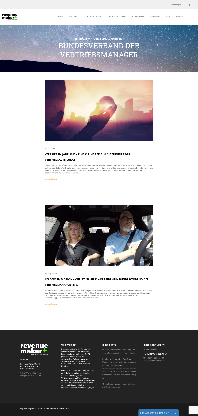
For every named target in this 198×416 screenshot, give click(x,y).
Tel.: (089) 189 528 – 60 (30, 373)
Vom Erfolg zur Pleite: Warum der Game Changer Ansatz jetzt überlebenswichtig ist (119, 374)
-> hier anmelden (150, 349)
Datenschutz (36, 409)
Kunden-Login (175, 4)
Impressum (25, 409)
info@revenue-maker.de (30, 376)
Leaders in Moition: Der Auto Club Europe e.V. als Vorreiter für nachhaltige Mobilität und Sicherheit (119, 362)
